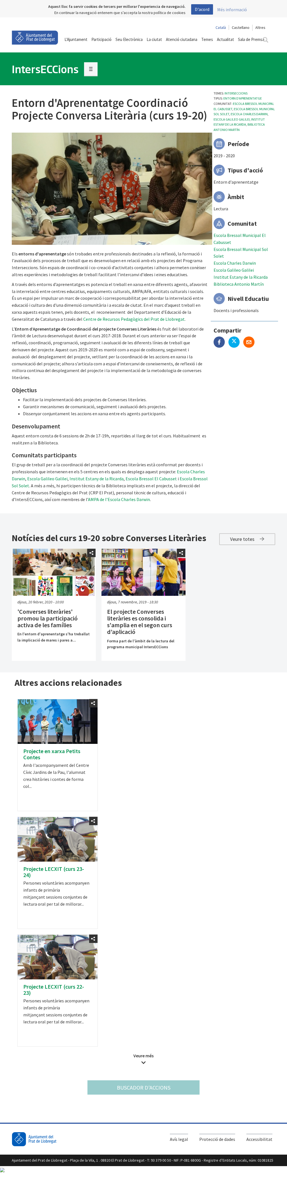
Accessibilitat (259, 1139)
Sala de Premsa (251, 39)
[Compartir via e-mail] (250, 342)
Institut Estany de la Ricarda (241, 277)
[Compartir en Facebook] (221, 342)
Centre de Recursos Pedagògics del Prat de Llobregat (134, 319)
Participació (101, 39)
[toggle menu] (91, 69)
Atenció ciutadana (181, 39)
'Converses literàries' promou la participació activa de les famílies (47, 618)
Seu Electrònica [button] (129, 39)
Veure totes (243, 539)
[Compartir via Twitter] (235, 342)
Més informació (232, 9)
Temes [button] (207, 39)
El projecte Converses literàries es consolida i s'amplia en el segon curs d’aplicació (139, 622)
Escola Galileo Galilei (232, 119)
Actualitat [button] (225, 39)
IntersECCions (235, 93)
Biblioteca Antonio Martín (239, 284)
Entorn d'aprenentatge (242, 98)
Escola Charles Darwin (249, 114)
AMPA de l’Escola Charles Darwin (119, 499)
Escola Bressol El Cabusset (151, 478)
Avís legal (179, 1139)
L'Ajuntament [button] (75, 39)
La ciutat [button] (154, 39)
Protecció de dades (217, 1139)
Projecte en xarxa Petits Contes (51, 754)
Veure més (143, 1055)
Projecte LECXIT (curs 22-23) (53, 989)
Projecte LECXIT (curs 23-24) (53, 871)
